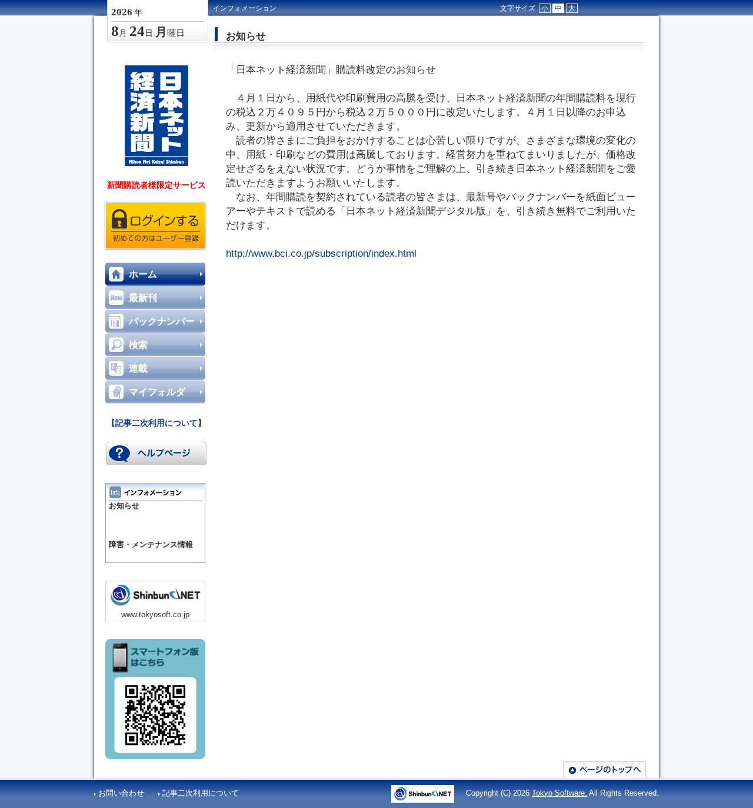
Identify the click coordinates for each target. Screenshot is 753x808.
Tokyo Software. (559, 793)
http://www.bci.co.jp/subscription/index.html (321, 253)
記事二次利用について (200, 793)
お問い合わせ (122, 793)
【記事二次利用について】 (156, 423)
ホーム (143, 274)
